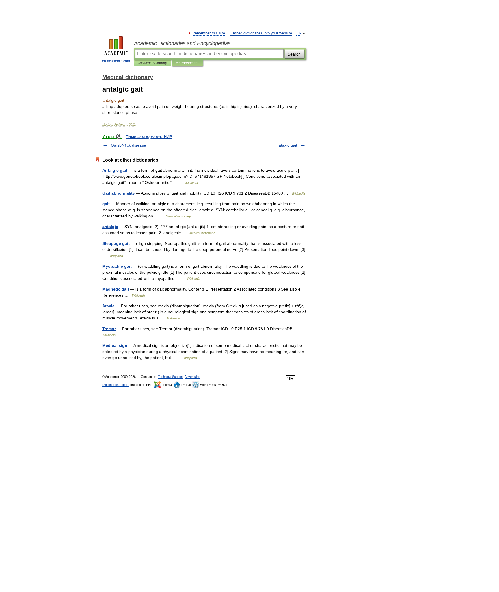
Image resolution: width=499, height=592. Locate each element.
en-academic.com (116, 61)
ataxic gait (288, 145)
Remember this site (209, 33)
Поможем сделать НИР (149, 136)
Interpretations (187, 63)
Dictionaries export (115, 384)
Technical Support (170, 376)
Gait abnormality (118, 193)
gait (106, 203)
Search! (295, 54)
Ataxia (108, 306)
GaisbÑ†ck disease (128, 145)
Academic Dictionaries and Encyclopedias (182, 43)
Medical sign (114, 345)
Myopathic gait (117, 266)
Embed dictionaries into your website (261, 33)
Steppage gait (116, 243)
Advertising (192, 376)
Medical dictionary (152, 63)
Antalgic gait (114, 170)
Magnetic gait (115, 289)
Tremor (109, 328)
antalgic (110, 226)
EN (298, 33)
